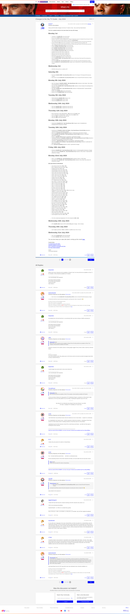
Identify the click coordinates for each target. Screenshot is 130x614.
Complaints (82, 607)
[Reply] (92, 255)
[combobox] (67, 11)
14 (50, 547)
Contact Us (93, 607)
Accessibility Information (69, 607)
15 (50, 577)
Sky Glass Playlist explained (54, 247)
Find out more (68, 294)
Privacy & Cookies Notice (54, 607)
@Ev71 (51, 461)
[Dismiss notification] (93, 4)
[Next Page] (70, 260)
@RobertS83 (52, 342)
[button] (92, 23)
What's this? (42, 342)
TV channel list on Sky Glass (54, 243)
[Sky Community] (43, 2)
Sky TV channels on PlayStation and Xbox (57, 246)
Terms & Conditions (40, 607)
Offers (71, 1)
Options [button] (90, 19)
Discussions (52, 1)
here (83, 239)
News (58, 1)
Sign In (92, 1)
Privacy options (26, 607)
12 (50, 515)
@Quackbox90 (52, 557)
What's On (65, 7)
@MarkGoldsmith (53, 483)
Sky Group (104, 607)
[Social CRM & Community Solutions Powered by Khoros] (125, 611)
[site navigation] (36, 2)
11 (50, 494)
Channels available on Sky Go (54, 245)
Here (71, 306)
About (66, 1)
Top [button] (127, 607)
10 (50, 473)
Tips (63, 1)
